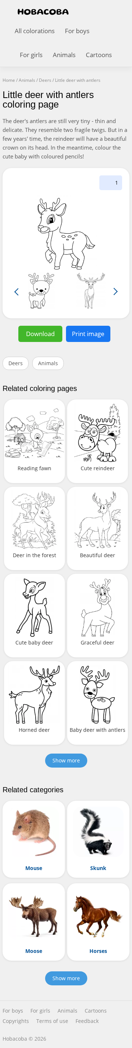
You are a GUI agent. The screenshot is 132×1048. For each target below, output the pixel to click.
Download (40, 333)
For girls (31, 54)
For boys (77, 31)
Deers (15, 363)
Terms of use (52, 1021)
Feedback (87, 1021)
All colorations (35, 31)
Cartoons (99, 54)
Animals (64, 54)
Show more (66, 760)
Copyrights (16, 1021)
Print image (88, 333)
